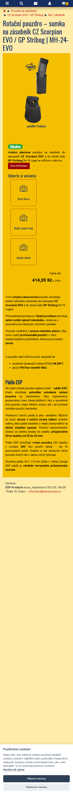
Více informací (19, 165)
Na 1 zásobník (56, 15)
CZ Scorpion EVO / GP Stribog (25, 15)
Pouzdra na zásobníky (24, 11)
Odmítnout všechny (36, 787)
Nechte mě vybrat (13, 769)
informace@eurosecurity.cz (45, 491)
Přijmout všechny (36, 778)
